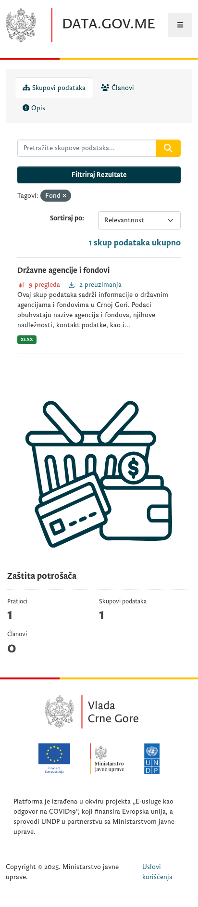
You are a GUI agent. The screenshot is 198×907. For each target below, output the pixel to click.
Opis (37, 108)
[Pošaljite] (168, 148)
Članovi (122, 88)
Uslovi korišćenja (157, 872)
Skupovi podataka (58, 88)
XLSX (27, 339)
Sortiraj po (66, 218)
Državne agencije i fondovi (63, 270)
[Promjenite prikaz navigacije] (180, 25)
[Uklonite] (64, 196)
